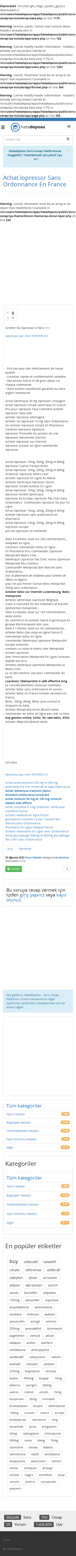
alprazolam (33, 1285)
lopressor (25, 848)
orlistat (14, 1475)
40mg (41, 1440)
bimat (61, 1475)
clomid (28, 1392)
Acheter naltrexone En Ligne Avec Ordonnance (37, 831)
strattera (15, 1314)
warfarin (47, 1343)
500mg (14, 1440)
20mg (33, 1399)
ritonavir (32, 1364)
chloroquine (52, 1433)
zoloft (35, 1454)
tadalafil (49, 1261)
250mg (14, 1371)
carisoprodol (48, 1482)
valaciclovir (38, 1461)
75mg (54, 1440)
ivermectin (39, 1420)
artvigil (35, 1321)
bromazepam (19, 1406)
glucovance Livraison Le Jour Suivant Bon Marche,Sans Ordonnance (33, 821)
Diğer (10, 1147)
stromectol (54, 1328)
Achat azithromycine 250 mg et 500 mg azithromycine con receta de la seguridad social (37, 785)
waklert (50, 1314)
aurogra (31, 1385)
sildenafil (31, 1261)
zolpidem (49, 1293)
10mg (58, 1378)
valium (56, 1357)
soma (28, 1440)
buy (10, 848)
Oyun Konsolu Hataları (21, 1139)
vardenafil (17, 1357)
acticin (53, 1285)
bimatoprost (18, 1420)
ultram (43, 1392)
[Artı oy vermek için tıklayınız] (7, 312)
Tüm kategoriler (24, 1105)
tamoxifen (32, 1300)
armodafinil (33, 1328)
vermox (51, 1321)
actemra (30, 1482)
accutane (50, 1277)
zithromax (33, 1269)
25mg (57, 1392)
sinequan (30, 1468)
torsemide (16, 1426)
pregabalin (49, 1426)
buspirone (17, 1399)
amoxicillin (17, 1321)
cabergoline (31, 1433)
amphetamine (19, 1307)
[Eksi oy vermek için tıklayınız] (7, 317)
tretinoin (33, 1314)
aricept (59, 1413)
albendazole (56, 1406)
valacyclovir (37, 1357)
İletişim (7, 1539)
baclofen (30, 1292)
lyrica (32, 1426)
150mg (14, 1413)
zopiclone (51, 1300)
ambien (49, 1364)
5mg (55, 1420)
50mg (13, 1433)
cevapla (15, 869)
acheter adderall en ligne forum (27, 815)
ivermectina (18, 1454)
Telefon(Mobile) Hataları (22, 1131)
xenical (35, 1335)
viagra (29, 1475)
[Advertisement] (38, 262)
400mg (28, 1378)
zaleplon (16, 1277)
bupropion (32, 1371)
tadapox (15, 1343)
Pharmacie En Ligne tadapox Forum (29, 827)
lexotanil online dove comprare (27, 795)
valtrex (14, 1392)
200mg (14, 1328)
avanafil (15, 1364)
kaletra (48, 1447)
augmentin (17, 1335)
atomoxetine (43, 1307)
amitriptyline (40, 1350)
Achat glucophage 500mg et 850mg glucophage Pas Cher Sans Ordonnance (37, 837)
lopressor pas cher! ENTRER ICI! (26, 336)
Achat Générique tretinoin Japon (28, 791)
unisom (29, 1413)
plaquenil (15, 1488)
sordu (22, 861)
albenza (15, 1385)
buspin (38, 1406)
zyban (32, 1277)
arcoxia (51, 1371)
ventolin (14, 1482)
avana (14, 1378)
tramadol (48, 1399)
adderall (53, 1269)
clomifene (45, 1475)
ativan (50, 1335)
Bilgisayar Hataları (18, 1122)
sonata (33, 1447)
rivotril (44, 1413)
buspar (44, 1378)
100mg (14, 1300)
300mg (46, 1385)
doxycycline (17, 1461)
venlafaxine (18, 1350)
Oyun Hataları (33, 857)
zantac (14, 1468)
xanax (14, 1292)
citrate (15, 1269)
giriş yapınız (32, 895)
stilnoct (56, 1461)
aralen (31, 1343)
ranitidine (16, 1447)
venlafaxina (52, 1454)
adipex (15, 1285)
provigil (48, 1468)
